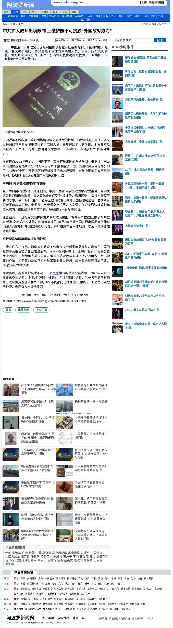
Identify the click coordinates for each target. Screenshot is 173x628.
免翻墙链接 (156, 2)
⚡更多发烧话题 (15, 547)
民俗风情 (134, 604)
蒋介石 (9, 560)
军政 (23, 16)
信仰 (160, 16)
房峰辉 (51, 560)
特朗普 (45, 556)
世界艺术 (52, 593)
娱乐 (55, 12)
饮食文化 (25, 604)
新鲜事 (44, 12)
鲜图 (143, 604)
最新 (13, 16)
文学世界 (63, 593)
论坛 (65, 12)
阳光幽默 (92, 609)
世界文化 (18, 593)
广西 (25, 553)
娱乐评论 (80, 598)
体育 (137, 16)
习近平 (85, 553)
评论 (25, 12)
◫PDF (165, 24)
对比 (93, 583)
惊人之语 (45, 583)
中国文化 (114, 588)
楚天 (37, 295)
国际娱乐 (69, 598)
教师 (8, 309)
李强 (76, 556)
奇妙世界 (112, 604)
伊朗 (8, 553)
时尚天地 (80, 604)
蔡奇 (60, 560)
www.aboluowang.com (69, 2)
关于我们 (102, 618)
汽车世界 (58, 604)
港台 (153, 16)
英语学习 (40, 593)
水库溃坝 (74, 553)
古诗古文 (147, 588)
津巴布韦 (31, 560)
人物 (90, 16)
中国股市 (56, 556)
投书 (87, 583)
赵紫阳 (78, 560)
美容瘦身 (136, 588)
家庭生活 (47, 588)
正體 (144, 2)
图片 (86, 19)
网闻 (97, 16)
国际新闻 (67, 16)
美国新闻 (34, 16)
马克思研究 (69, 609)
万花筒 (102, 604)
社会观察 (47, 604)
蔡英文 (68, 560)
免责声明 (125, 618)
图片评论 (115, 583)
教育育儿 (103, 588)
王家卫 (97, 560)
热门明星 (47, 598)
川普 (39, 553)
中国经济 (54, 16)
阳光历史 (81, 609)
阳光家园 (114, 609)
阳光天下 (103, 609)
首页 (6, 12)
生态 (145, 16)
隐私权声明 (138, 618)
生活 (34, 12)
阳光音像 (126, 609)
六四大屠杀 (12, 556)
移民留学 (69, 604)
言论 (23, 583)
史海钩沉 (36, 588)
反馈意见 (113, 618)
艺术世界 (125, 588)
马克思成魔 (59, 553)
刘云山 (42, 560)
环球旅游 (123, 604)
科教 (105, 16)
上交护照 (41, 309)
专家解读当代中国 (52, 609)
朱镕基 (16, 553)
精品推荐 (92, 598)
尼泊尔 (9, 564)
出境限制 (23, 309)
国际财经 (80, 16)
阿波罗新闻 (21, 5)
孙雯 (92, 556)
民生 (121, 16)
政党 (67, 583)
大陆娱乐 (25, 598)
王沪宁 (67, 556)
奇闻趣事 (92, 604)
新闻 (15, 12)
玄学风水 (80, 588)
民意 (107, 583)
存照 (100, 583)
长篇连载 (74, 593)
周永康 (88, 560)
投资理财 (159, 588)
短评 (74, 583)
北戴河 (19, 560)
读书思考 (29, 593)
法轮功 (8, 226)
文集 (60, 583)
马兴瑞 (46, 553)
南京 (56, 273)
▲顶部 (149, 618)
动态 (54, 583)
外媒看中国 (33, 583)
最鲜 (16, 604)
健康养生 (25, 588)
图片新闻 (148, 578)
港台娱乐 (58, 598)
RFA (51, 295)
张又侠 (25, 556)
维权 (129, 16)
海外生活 (69, 588)
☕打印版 (146, 24)
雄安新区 (102, 556)
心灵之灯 (58, 588)
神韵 (32, 553)
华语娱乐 (36, 598)
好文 (80, 583)
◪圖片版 (156, 24)
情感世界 (36, 604)
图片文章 (85, 593)
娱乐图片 (103, 598)
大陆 (44, 16)
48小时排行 (124, 47)
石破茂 (84, 556)
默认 (105, 40)
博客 (74, 12)
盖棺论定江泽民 (33, 609)
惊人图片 (18, 609)
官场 (113, 16)
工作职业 (92, 588)
